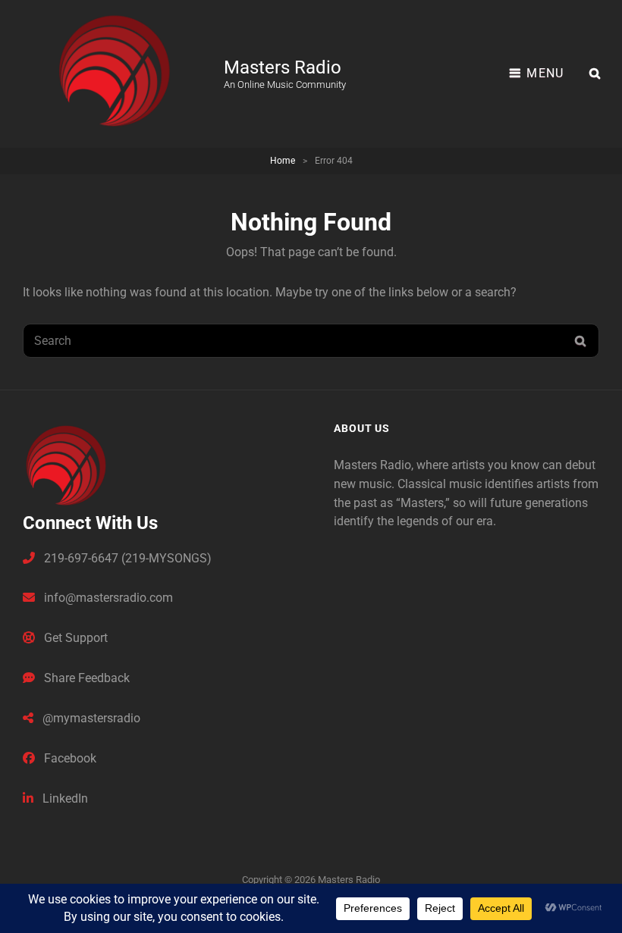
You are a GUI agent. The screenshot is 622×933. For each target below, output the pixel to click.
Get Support (74, 638)
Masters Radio (282, 67)
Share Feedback (85, 678)
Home (282, 160)
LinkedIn (63, 798)
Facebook (68, 758)
